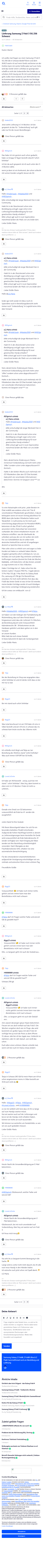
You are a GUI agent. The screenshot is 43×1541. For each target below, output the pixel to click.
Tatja (6, 503)
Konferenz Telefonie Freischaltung (14, 1439)
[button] (2, 11)
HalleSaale (8, 45)
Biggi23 (7, 699)
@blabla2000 (23, 193)
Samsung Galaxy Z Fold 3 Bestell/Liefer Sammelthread (21, 1396)
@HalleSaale (11, 193)
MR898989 (9, 912)
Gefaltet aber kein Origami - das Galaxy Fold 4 (18, 1383)
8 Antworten (6, 1461)
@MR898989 (24, 1105)
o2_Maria (8, 189)
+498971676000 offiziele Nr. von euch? (15, 1426)
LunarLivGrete (10, 776)
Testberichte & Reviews (10, 1386)
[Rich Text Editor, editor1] (21, 1331)
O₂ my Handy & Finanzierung (11, 1399)
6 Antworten (6, 1436)
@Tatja (34, 611)
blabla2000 (9, 120)
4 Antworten (6, 1429)
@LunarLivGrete (8, 1105)
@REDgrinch (6, 196)
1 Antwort (5, 1442)
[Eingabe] (3, 17)
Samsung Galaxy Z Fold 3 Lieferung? (14, 1409)
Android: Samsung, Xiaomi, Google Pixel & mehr (19, 24)
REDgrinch (8, 151)
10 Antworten (6, 1451)
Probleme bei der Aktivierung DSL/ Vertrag (17, 1432)
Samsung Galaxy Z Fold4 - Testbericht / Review (18, 1390)
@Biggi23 (10, 1102)
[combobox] (21, 17)
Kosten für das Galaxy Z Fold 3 (12, 1403)
